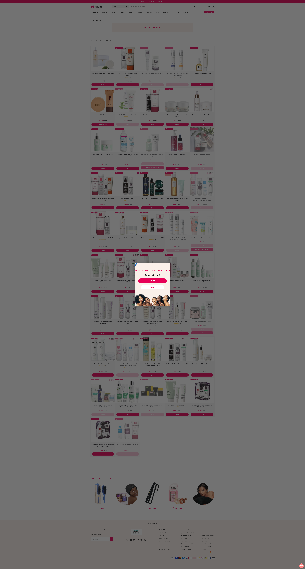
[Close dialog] (136, 264)
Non (152, 287)
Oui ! (152, 281)
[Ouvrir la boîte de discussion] (301, 565)
